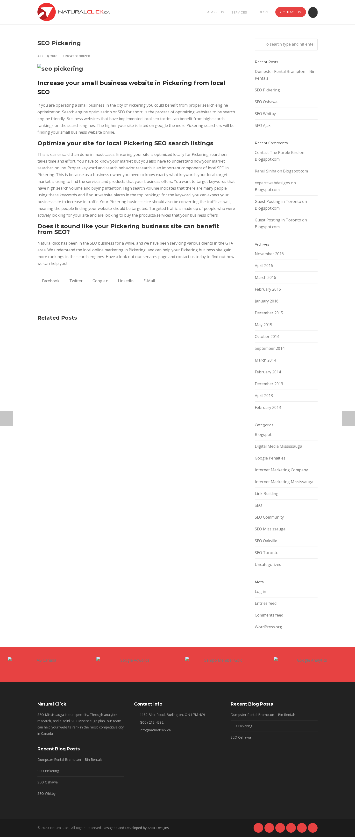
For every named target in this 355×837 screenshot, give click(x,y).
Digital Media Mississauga (278, 446)
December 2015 (269, 313)
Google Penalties (270, 458)
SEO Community (269, 517)
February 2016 (268, 289)
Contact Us (290, 12)
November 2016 (269, 253)
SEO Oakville (266, 540)
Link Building (266, 493)
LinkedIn (125, 280)
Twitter (75, 280)
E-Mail (148, 280)
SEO (258, 505)
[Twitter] (302, 828)
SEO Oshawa (266, 101)
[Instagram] (280, 828)
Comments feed (269, 615)
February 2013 (268, 407)
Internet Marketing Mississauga (284, 481)
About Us (215, 12)
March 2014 (265, 360)
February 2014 (268, 372)
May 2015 (263, 324)
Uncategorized (76, 56)
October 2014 (267, 336)
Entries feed (266, 603)
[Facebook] (258, 828)
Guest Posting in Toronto (278, 201)
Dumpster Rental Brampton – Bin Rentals (285, 75)
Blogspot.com (267, 159)
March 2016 (265, 277)
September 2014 (269, 348)
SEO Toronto (266, 552)
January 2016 (266, 301)
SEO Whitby (265, 113)
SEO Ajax (262, 125)
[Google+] (269, 828)
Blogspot (263, 434)
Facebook (50, 280)
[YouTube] (313, 828)
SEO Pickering (59, 43)
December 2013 (269, 383)
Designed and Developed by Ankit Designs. (136, 827)
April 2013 (264, 395)
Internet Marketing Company (281, 470)
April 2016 (264, 265)
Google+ (100, 280)
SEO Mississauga (270, 529)
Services (239, 12)
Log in (260, 591)
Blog (263, 12)
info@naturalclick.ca (155, 730)
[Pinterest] (291, 828)
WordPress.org (268, 627)
